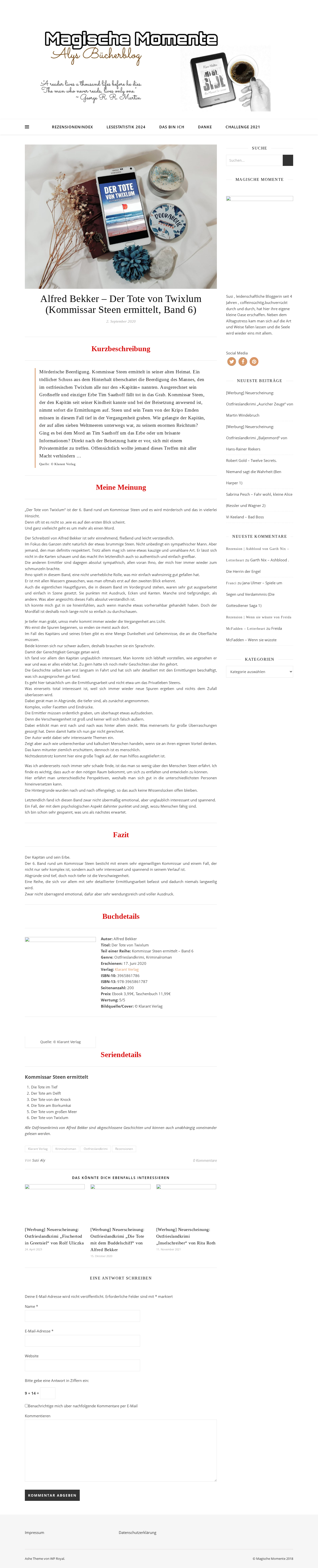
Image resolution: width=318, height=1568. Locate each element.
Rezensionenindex (72, 126)
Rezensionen (124, 1149)
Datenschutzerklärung (137, 1532)
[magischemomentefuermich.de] (159, 66)
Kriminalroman (65, 1149)
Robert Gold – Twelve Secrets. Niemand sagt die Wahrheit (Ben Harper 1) (253, 471)
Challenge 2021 (243, 126)
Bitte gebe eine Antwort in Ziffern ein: (57, 1380)
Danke (205, 126)
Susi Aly (38, 1160)
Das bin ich (171, 126)
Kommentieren (37, 1415)
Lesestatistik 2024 (126, 126)
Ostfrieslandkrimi (96, 1149)
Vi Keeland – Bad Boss (245, 516)
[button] (231, 361)
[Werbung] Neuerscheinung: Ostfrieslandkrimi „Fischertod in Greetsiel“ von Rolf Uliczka (54, 1236)
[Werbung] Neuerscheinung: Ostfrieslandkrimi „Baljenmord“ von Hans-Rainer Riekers (256, 437)
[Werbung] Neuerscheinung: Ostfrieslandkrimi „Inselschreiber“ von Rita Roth (186, 1236)
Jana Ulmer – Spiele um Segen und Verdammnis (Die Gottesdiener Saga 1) (254, 594)
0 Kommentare (205, 1160)
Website (32, 1355)
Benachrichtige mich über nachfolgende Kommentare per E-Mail (83, 1405)
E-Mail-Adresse (39, 1330)
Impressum (34, 1532)
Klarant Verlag (127, 969)
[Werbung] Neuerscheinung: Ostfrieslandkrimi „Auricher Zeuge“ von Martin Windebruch (259, 404)
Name (31, 1306)
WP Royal (57, 1558)
